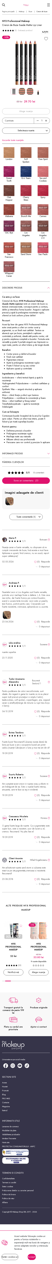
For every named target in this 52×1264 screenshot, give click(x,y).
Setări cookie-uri (10, 1256)
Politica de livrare (9, 1194)
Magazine (6, 1106)
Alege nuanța (38, 972)
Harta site (5, 1142)
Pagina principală (8, 11)
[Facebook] (5, 1065)
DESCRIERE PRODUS (12, 287)
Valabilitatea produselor (11, 1134)
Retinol (4, 1110)
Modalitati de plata (9, 1130)
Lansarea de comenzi (10, 1126)
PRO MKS (6, 1098)
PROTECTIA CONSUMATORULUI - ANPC (18, 1146)
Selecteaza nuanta (26, 130)
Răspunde (45, 561)
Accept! (32, 1256)
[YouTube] (19, 1065)
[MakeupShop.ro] (26, 5)
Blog (4, 1094)
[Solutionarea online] (26, 1160)
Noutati (5, 1086)
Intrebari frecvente (9, 1138)
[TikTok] (26, 1065)
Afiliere (5, 1202)
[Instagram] (12, 1065)
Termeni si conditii (9, 1182)
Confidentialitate (8, 1178)
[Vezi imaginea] (26, 62)
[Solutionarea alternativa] (26, 1152)
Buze (30, 11)
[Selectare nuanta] (46, 39)
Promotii (5, 1090)
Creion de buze (42, 11)
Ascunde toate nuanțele (13, 140)
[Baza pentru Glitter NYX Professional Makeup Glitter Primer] (13, 930)
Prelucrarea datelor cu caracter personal (18, 1190)
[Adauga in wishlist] (21, 925)
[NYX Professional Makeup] (45, 32)
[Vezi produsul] (46, 925)
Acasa (4, 1082)
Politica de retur (8, 1198)
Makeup (21, 11)
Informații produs (12, 453)
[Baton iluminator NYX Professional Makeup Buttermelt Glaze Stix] (39, 930)
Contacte (5, 1102)
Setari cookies (7, 1186)
